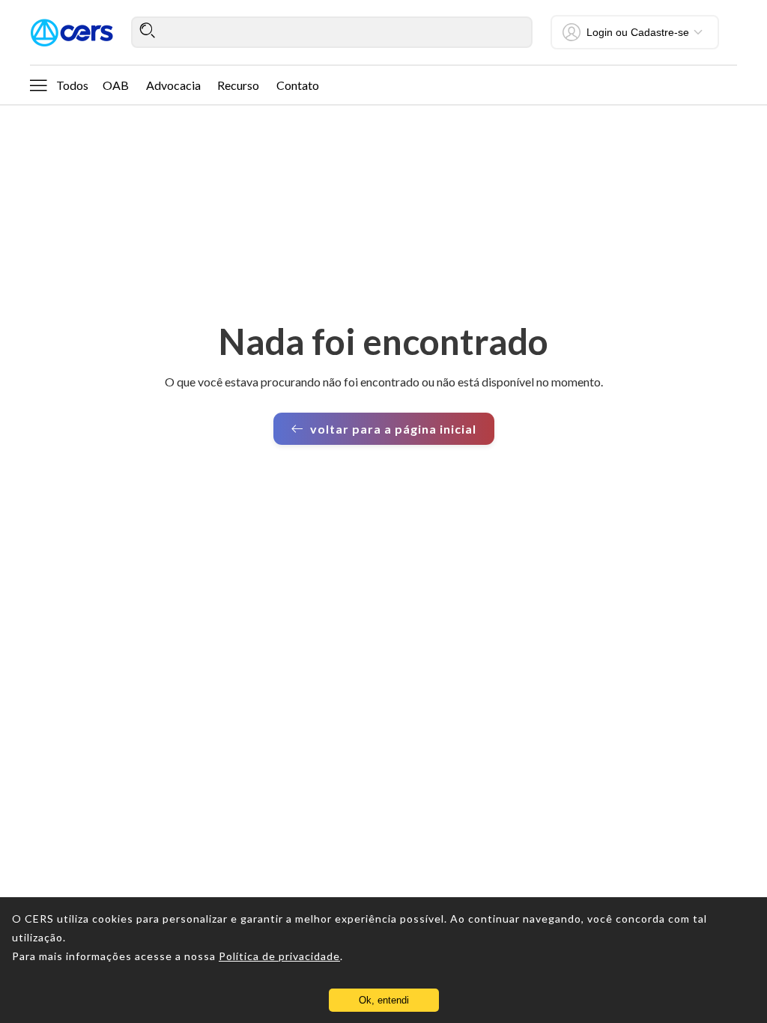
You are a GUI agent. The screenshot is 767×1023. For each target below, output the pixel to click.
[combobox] (332, 32)
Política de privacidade (279, 956)
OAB (116, 85)
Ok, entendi (384, 1000)
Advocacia (173, 85)
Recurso (238, 85)
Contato (297, 85)
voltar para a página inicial (393, 429)
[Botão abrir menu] (38, 84)
